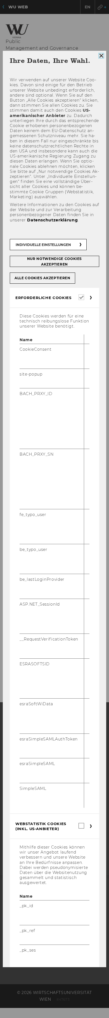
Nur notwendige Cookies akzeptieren (54, 261)
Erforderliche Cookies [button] (43, 297)
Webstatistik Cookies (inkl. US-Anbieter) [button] (40, 826)
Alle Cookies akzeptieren (42, 278)
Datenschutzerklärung (52, 220)
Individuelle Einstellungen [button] (43, 245)
